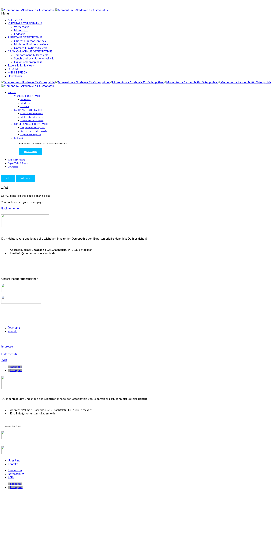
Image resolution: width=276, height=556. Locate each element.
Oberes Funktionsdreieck (30, 41)
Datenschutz (9, 354)
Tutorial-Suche (30, 151)
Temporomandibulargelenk (31, 55)
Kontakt (12, 331)
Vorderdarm (21, 27)
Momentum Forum (16, 160)
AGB (4, 360)
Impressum (8, 346)
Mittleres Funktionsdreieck (31, 44)
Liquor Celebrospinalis (28, 62)
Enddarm (19, 34)
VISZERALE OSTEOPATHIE (25, 23)
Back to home (10, 208)
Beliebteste (19, 138)
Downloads (15, 76)
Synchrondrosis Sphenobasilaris (34, 58)
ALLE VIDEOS (16, 20)
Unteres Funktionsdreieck (30, 48)
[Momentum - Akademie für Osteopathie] (28, 10)
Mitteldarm (21, 30)
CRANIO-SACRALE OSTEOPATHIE (30, 51)
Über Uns (14, 328)
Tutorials (12, 92)
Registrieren (25, 178)
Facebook (16, 367)
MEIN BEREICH (18, 72)
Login (7, 178)
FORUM (13, 69)
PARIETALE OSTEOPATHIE (25, 37)
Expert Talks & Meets (21, 65)
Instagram (16, 370)
